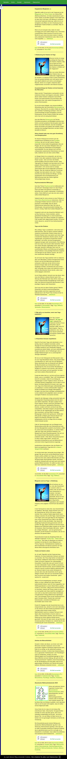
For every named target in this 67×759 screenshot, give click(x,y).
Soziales (57, 676)
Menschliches (38, 677)
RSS (61, 47)
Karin (36, 47)
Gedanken (52, 677)
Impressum (27, 2)
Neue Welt (48, 49)
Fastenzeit (41, 635)
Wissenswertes (46, 307)
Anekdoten (59, 677)
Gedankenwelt (46, 676)
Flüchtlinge (46, 677)
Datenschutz (36, 2)
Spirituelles (38, 307)
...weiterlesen (49, 38)
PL (35, 49)
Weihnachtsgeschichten (55, 746)
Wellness (59, 305)
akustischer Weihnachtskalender (44, 748)
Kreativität (37, 749)
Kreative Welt (48, 744)
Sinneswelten (46, 305)
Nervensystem (58, 107)
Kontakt (19, 2)
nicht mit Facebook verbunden (38, 42)
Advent (37, 746)
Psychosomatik (49, 186)
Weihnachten (60, 744)
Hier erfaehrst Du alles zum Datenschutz (44, 757)
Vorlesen (55, 748)
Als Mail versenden (55, 44)
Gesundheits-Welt (41, 475)
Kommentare (55, 47)
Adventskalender (43, 746)
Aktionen (61, 748)
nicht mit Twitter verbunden (38, 44)
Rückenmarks (49, 119)
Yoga (55, 305)
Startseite (6, 2)
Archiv (13, 2)
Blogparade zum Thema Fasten (43, 14)
